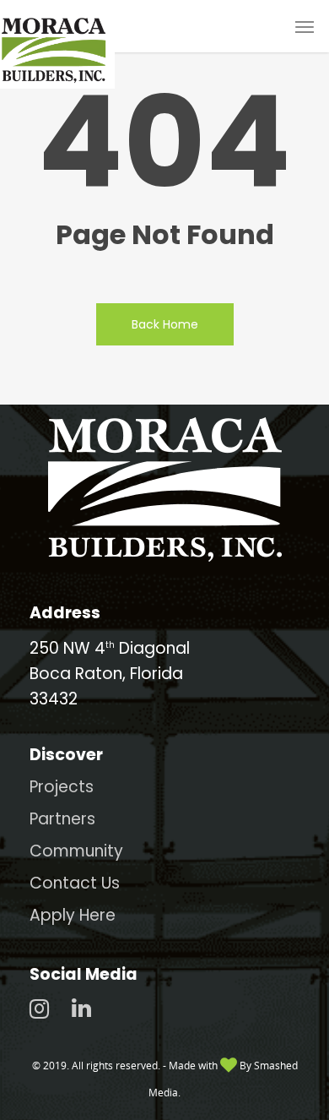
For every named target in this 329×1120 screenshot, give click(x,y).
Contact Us (75, 883)
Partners (62, 818)
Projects (62, 786)
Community (76, 851)
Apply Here (73, 915)
